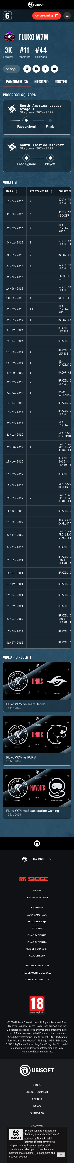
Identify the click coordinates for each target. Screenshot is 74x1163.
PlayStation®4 (37, 942)
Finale (50, 127)
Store (37, 1085)
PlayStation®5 (37, 935)
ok (61, 1155)
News (37, 1106)
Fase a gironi (26, 127)
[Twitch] (27, 69)
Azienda (37, 1099)
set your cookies (18, 1156)
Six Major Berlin (65, 485)
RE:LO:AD (64, 298)
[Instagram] (36, 69)
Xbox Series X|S (37, 921)
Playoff (50, 164)
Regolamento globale (37, 972)
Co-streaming (44, 15)
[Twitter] (45, 69)
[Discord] (37, 843)
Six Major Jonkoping (65, 435)
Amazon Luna (37, 955)
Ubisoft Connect (37, 1092)
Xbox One (37, 928)
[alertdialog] (37, 1145)
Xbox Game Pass (37, 914)
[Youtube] (54, 69)
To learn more (43, 1152)
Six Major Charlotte (65, 522)
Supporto (37, 1113)
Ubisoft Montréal (37, 897)
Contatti (37, 1126)
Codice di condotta (37, 979)
